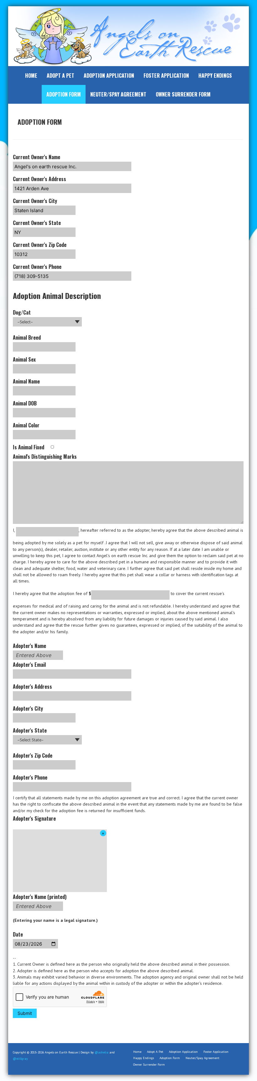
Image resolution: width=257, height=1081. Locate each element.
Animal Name (26, 381)
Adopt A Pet (60, 75)
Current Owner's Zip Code (39, 244)
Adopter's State (30, 730)
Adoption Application (109, 75)
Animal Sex (24, 359)
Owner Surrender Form (183, 94)
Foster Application (166, 75)
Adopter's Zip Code (32, 755)
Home (31, 75)
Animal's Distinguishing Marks (45, 456)
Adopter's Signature (34, 818)
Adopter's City (28, 708)
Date (18, 934)
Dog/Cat (22, 312)
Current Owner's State (37, 223)
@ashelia (101, 1052)
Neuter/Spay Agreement (118, 94)
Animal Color (26, 425)
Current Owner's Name (36, 157)
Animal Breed (27, 337)
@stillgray (20, 1059)
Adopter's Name (32, 650)
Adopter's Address (32, 686)
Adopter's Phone (30, 777)
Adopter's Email (29, 664)
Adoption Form (63, 94)
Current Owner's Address (39, 179)
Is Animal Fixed (29, 447)
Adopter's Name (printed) (39, 901)
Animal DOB (25, 403)
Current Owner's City (35, 201)
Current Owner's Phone (37, 266)
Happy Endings (215, 75)
